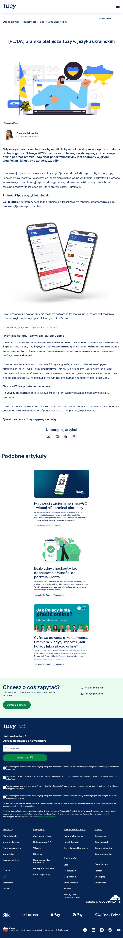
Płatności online (10, 836)
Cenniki (6, 888)
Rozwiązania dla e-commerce (42, 861)
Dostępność (100, 836)
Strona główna (11, 21)
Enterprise (8, 882)
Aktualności (70, 858)
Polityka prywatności (31, 930)
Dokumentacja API (42, 842)
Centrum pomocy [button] (16, 704)
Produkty (8, 829)
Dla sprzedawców (103, 848)
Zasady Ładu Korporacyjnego (72, 895)
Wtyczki (37, 848)
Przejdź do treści (104, 18)
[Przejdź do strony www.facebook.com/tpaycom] (85, 930)
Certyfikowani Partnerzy (76, 848)
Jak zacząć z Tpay (42, 836)
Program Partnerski (75, 829)
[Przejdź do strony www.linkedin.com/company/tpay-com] (93, 930)
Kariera (67, 888)
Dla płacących (101, 842)
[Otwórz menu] (117, 7)
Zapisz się (22, 757)
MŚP (5, 877)
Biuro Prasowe (71, 882)
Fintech (57, 526)
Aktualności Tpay (57, 21)
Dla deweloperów (103, 854)
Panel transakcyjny (12, 848)
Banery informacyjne (43, 868)
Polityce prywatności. (46, 816)
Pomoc (98, 829)
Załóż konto (100, 882)
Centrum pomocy (42, 874)
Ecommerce (59, 595)
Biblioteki (37, 854)
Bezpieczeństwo (11, 860)
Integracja (39, 829)
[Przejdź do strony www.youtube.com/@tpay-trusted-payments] (118, 930)
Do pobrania (70, 877)
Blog (42, 21)
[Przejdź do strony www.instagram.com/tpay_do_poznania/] (102, 930)
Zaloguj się (99, 877)
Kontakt (98, 871)
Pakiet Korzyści (71, 842)
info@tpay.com (94, 693)
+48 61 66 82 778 (94, 687)
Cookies (49, 930)
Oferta (6, 870)
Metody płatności (11, 842)
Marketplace (9, 854)
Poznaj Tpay (70, 871)
